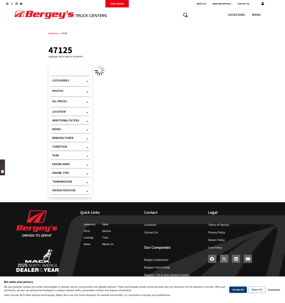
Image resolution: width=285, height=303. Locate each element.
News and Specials (222, 3)
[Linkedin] (16, 3)
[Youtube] (21, 3)
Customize (274, 289)
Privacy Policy (216, 232)
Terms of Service (218, 225)
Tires (105, 237)
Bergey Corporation (156, 260)
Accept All (238, 289)
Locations (150, 225)
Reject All (257, 289)
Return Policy (216, 240)
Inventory (53, 33)
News (87, 244)
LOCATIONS (236, 15)
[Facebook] (7, 3)
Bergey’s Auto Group (157, 267)
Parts (87, 231)
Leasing (88, 237)
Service (106, 231)
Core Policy (215, 247)
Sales (105, 224)
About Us (201, 3)
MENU (256, 15)
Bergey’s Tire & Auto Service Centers (166, 275)
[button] (262, 3)
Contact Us (243, 3)
